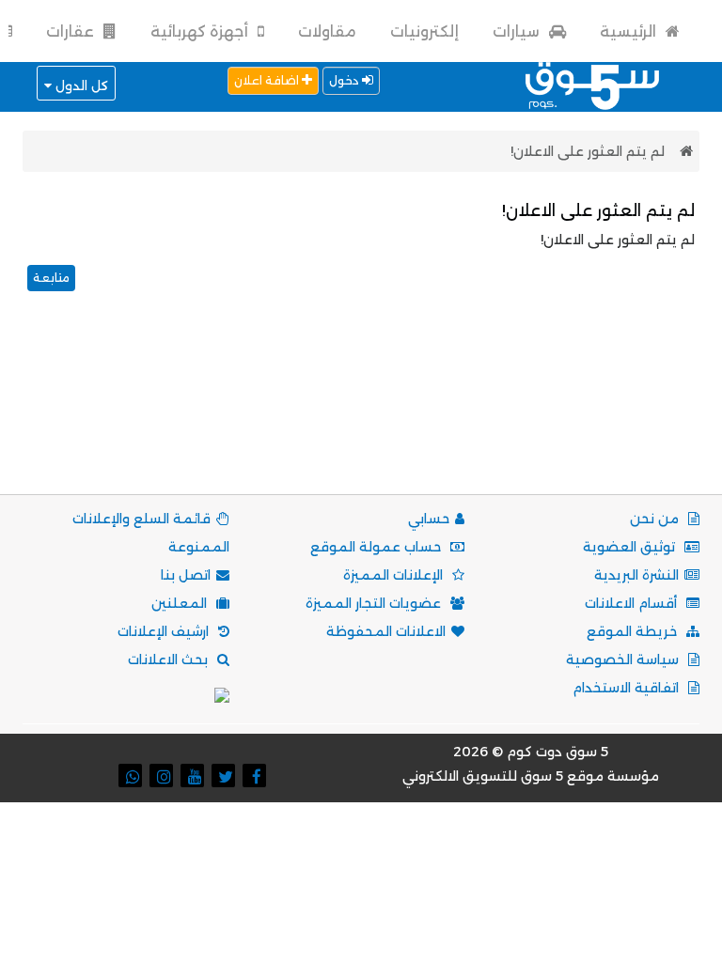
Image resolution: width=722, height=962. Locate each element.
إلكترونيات (424, 31)
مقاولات (327, 31)
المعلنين (181, 603)
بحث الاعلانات (170, 659)
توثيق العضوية (631, 546)
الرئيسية (630, 31)
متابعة (51, 278)
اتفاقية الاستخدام (628, 687)
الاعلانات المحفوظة (386, 631)
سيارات (518, 31)
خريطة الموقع (634, 631)
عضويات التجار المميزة (375, 603)
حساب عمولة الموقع (377, 546)
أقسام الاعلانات (633, 603)
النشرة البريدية (636, 574)
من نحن (656, 518)
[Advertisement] (357, 416)
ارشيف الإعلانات (165, 631)
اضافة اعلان (268, 80)
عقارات (72, 31)
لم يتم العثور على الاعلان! (587, 151)
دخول (345, 80)
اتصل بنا (186, 574)
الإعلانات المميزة (395, 574)
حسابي (428, 518)
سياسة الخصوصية (624, 659)
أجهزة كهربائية (201, 31)
